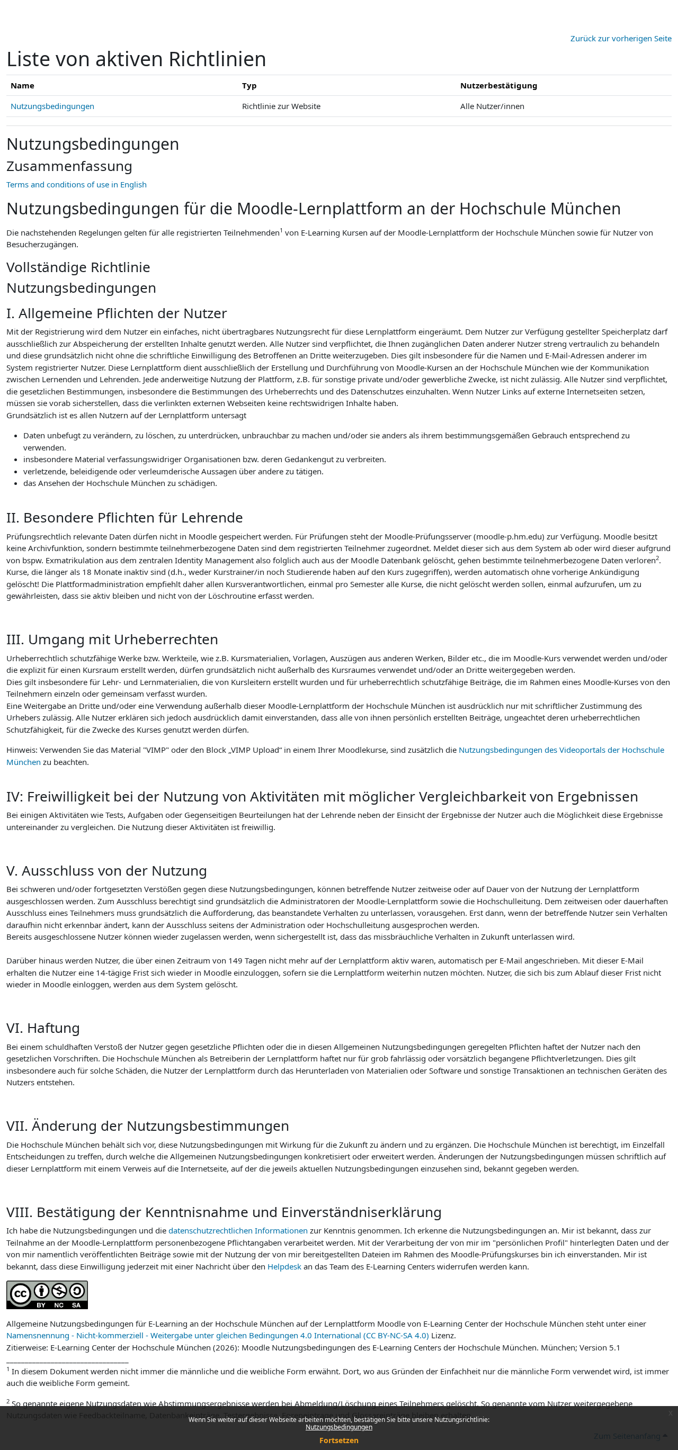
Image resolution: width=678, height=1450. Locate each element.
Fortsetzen (339, 1440)
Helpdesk (284, 1266)
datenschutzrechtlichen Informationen (239, 1230)
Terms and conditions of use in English (76, 184)
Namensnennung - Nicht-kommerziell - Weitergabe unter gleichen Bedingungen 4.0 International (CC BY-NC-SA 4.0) (217, 1335)
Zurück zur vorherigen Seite (621, 38)
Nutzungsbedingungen (339, 1426)
